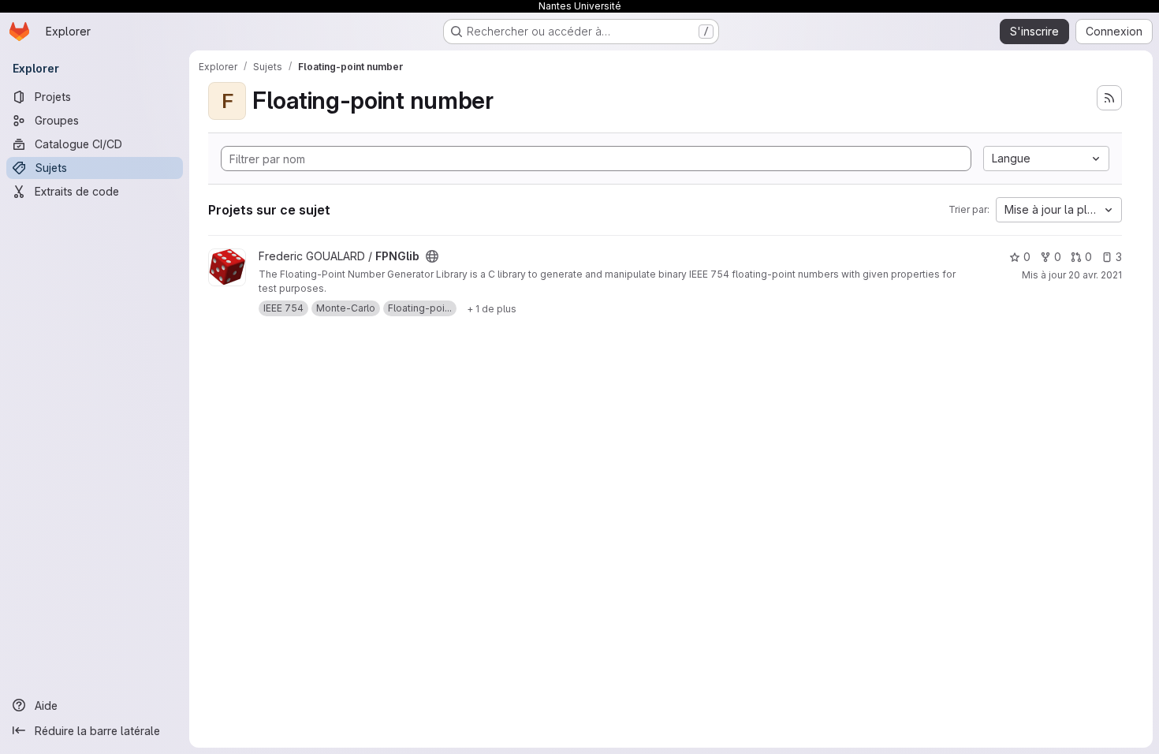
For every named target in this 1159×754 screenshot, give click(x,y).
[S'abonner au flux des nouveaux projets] (1109, 97)
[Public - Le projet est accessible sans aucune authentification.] (432, 256)
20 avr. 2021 (1095, 275)
